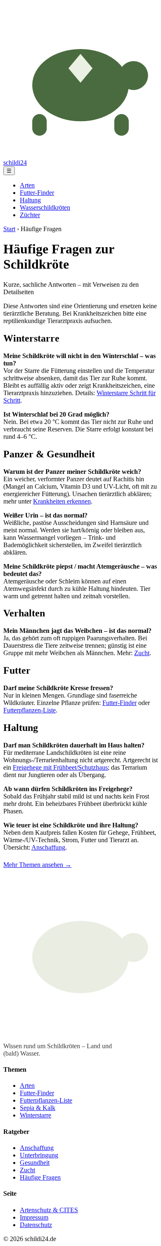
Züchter (30, 214)
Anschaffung (48, 847)
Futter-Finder (37, 192)
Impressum (34, 1217)
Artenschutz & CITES (49, 1209)
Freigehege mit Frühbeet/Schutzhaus (60, 767)
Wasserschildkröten (45, 207)
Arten (27, 185)
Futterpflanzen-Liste (29, 710)
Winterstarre (35, 1115)
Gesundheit (35, 1162)
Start (9, 228)
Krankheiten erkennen (62, 501)
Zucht (141, 652)
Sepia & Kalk (37, 1107)
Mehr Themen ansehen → (37, 864)
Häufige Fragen (40, 1177)
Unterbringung (39, 1155)
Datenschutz (36, 1224)
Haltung (30, 200)
